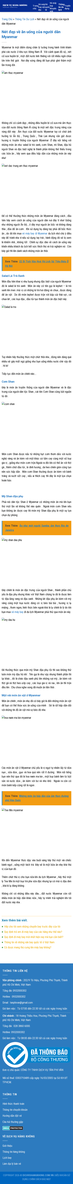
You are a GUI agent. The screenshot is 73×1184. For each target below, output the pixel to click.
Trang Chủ (7, 19)
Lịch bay (7, 1157)
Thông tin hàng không (14, 1151)
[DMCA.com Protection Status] (13, 1127)
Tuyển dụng (67, 7)
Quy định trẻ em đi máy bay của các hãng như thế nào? (33, 931)
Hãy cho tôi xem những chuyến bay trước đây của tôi (32, 926)
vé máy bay (17, 612)
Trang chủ (35, 7)
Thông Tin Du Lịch (24, 19)
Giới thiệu (7, 1145)
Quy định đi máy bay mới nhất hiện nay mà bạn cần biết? (33, 937)
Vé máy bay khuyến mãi (53, 7)
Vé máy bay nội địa (41, 7)
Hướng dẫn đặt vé (12, 1115)
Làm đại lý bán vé (12, 1163)
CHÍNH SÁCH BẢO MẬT (40, 1179)
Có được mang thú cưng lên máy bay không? (27, 947)
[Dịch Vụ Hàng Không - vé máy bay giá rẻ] (15, 6)
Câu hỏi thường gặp (13, 1122)
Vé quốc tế (47, 7)
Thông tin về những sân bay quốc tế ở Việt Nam (29, 942)
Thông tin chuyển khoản (15, 1109)
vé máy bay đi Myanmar (34, 233)
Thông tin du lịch (61, 7)
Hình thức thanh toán (13, 1103)
